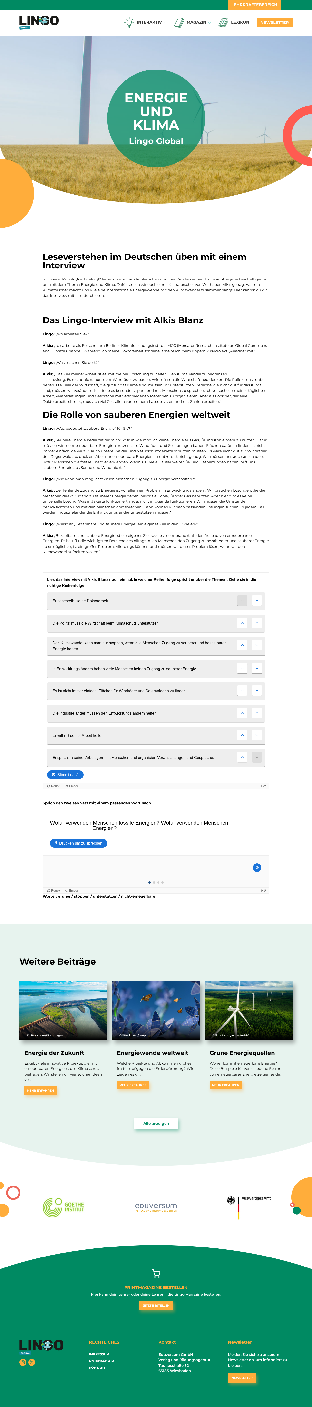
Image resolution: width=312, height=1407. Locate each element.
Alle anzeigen (156, 1123)
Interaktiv (149, 22)
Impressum (99, 1354)
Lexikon (240, 22)
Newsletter (274, 22)
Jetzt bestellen (156, 1305)
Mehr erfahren (40, 1090)
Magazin (196, 22)
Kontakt (97, 1367)
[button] (165, 22)
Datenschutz (101, 1361)
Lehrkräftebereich (254, 4)
